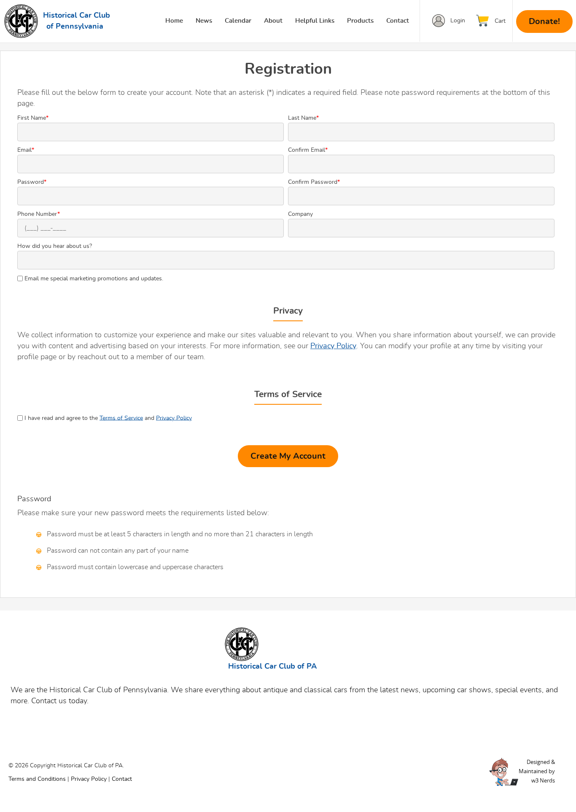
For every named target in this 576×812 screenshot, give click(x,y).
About (273, 21)
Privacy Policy (333, 346)
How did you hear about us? (54, 246)
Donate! (544, 21)
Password (31, 182)
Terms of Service (121, 418)
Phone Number (38, 214)
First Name (32, 118)
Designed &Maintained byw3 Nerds (537, 771)
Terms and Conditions (37, 779)
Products (360, 21)
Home (174, 21)
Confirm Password (314, 182)
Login (457, 21)
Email (25, 150)
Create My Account (288, 456)
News (204, 21)
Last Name (303, 118)
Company (300, 214)
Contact (397, 21)
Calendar (238, 21)
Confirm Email (308, 150)
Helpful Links (314, 21)
